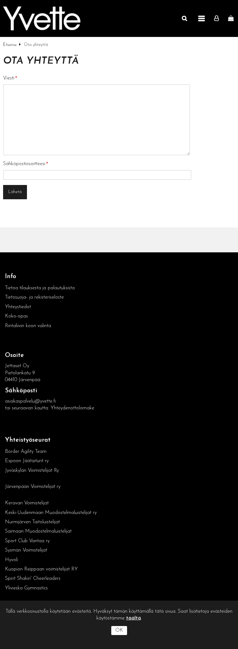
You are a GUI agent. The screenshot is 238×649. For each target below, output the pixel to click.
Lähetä (15, 192)
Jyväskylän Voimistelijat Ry (32, 470)
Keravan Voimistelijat (27, 503)
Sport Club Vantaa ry (27, 541)
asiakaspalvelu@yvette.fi (30, 401)
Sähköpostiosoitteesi (24, 163)
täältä (133, 618)
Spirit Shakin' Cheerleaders (32, 578)
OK (119, 630)
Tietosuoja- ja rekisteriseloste (34, 297)
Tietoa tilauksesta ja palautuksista (40, 288)
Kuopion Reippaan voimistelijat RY (41, 569)
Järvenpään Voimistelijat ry (32, 486)
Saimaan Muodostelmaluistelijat (38, 531)
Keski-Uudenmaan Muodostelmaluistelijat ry (51, 512)
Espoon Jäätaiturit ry (27, 460)
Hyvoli (11, 559)
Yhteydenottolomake (72, 408)
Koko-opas (16, 316)
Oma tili (218, 18)
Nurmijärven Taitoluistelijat (32, 522)
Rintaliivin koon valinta (28, 325)
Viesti (8, 78)
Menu (201, 18)
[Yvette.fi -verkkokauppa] (42, 18)
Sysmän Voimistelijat (26, 550)
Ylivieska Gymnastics (26, 588)
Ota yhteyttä (41, 61)
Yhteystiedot (18, 306)
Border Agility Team (25, 451)
